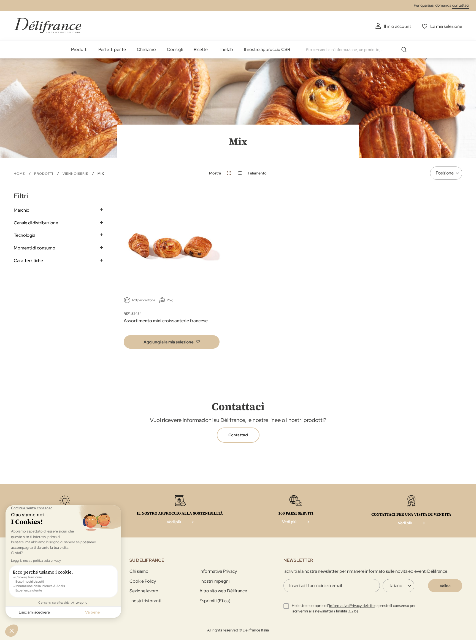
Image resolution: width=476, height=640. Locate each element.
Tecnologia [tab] (24, 235)
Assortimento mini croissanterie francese (166, 321)
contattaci (460, 5)
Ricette (201, 49)
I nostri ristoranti (145, 601)
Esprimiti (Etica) (214, 601)
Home (20, 173)
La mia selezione (446, 26)
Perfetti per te (112, 49)
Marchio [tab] (21, 210)
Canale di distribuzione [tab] (36, 223)
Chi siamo (146, 49)
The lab (226, 49)
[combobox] (358, 49)
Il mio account (397, 26)
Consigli (175, 49)
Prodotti (79, 49)
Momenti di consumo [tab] (34, 248)
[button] (172, 342)
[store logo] (47, 25)
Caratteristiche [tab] (28, 260)
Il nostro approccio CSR (267, 49)
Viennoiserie (76, 173)
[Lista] (239, 173)
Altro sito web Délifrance (223, 591)
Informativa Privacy (218, 571)
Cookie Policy (142, 581)
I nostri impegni (214, 581)
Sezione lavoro (143, 591)
